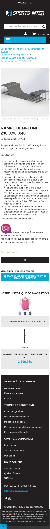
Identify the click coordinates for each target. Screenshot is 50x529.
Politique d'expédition (14, 422)
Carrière (8, 398)
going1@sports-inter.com (16, 490)
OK (3, 526)
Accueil (22, 3)
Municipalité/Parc (21, 55)
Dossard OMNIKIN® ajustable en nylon (25, 322)
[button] (41, 33)
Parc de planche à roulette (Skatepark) (19, 58)
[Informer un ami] (25, 260)
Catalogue (6, 55)
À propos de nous (12, 388)
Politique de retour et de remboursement (23, 427)
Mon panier (9, 456)
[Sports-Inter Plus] (25, 13)
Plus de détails (41, 521)
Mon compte (10, 445)
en (30, 3)
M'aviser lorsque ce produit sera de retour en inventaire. (26, 277)
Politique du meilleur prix (16, 432)
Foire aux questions (13, 393)
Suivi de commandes (14, 450)
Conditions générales (14, 411)
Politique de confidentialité (16, 417)
